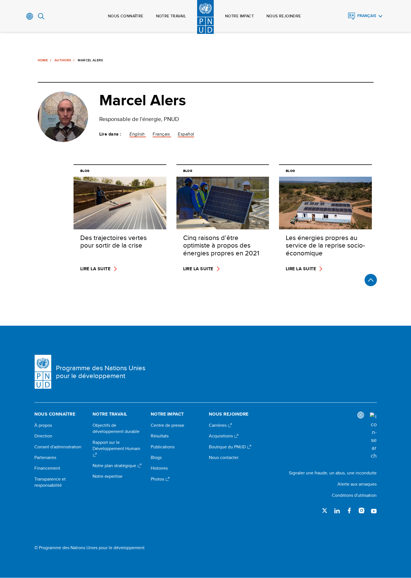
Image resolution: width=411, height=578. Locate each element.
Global (29, 16)
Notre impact (239, 16)
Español (186, 134)
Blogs (156, 458)
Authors (63, 60)
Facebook (349, 510)
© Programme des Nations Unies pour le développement (89, 548)
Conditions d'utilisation (354, 495)
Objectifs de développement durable (116, 428)
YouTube (374, 510)
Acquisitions (221, 436)
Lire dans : (110, 134)
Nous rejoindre (283, 16)
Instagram (361, 510)
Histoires (159, 468)
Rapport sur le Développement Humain (116, 445)
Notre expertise (107, 476)
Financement (47, 468)
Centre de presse (167, 425)
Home (43, 60)
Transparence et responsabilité (50, 482)
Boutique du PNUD (228, 447)
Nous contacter (223, 458)
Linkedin (337, 510)
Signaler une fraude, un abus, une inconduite (333, 473)
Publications (162, 447)
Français (366, 15)
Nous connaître (125, 16)
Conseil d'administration (57, 447)
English (137, 134)
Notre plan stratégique (115, 466)
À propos (43, 425)
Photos (158, 479)
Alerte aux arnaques (357, 484)
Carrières (218, 425)
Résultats (160, 436)
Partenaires (45, 458)
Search (41, 16)
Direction (43, 436)
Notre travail (171, 16)
